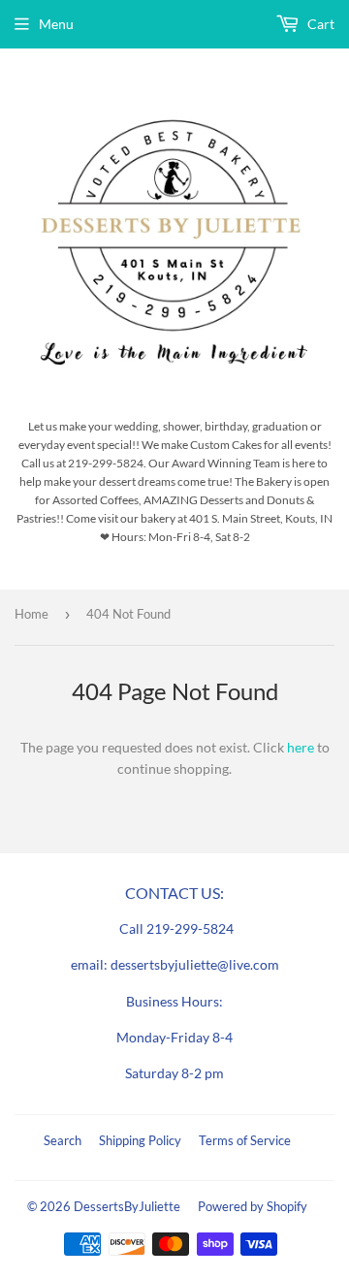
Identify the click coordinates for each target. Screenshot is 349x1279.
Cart (319, 24)
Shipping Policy (140, 1140)
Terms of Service (245, 1140)
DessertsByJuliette (127, 1206)
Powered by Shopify (252, 1206)
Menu (56, 24)
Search (62, 1140)
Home (31, 614)
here (300, 747)
